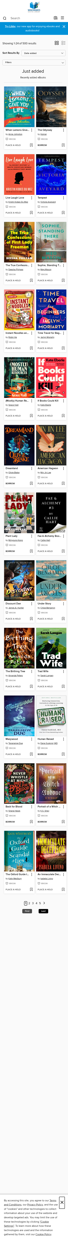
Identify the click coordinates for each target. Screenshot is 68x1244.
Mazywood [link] (12, 739)
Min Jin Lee (45, 472)
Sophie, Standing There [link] (50, 265)
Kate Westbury (15, 878)
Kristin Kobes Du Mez (18, 202)
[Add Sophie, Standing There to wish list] (63, 281)
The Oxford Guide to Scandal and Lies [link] (18, 874)
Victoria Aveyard (48, 202)
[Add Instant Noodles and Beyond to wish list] (31, 348)
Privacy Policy (35, 1204)
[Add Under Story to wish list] (63, 619)
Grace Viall (13, 405)
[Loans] (56, 19)
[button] (57, 44)
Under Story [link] (44, 603)
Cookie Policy (43, 1234)
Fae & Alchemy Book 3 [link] (50, 536)
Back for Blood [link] (14, 806)
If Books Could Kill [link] (48, 400)
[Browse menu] (62, 18)
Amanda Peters (15, 675)
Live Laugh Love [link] (15, 197)
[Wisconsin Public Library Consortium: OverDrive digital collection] (34, 7)
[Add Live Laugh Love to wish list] (31, 213)
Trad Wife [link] (43, 671)
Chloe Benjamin (47, 608)
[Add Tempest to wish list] (63, 213)
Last (43, 911)
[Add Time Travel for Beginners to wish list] (63, 348)
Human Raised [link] (46, 739)
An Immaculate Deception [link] (50, 874)
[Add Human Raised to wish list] (63, 754)
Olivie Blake (13, 472)
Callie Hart (45, 540)
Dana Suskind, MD (49, 743)
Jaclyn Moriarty (47, 337)
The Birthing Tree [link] (15, 671)
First (27, 911)
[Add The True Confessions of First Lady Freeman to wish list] (31, 281)
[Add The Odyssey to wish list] (63, 145)
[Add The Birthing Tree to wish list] (31, 687)
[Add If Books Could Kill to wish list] (63, 416)
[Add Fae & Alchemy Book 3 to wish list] (63, 551)
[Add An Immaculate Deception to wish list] (63, 890)
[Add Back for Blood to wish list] (31, 822)
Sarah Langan (46, 675)
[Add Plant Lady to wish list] (31, 551)
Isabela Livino (46, 878)
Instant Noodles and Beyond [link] (18, 333)
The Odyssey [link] (45, 130)
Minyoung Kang (15, 540)
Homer (43, 134)
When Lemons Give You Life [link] (18, 130)
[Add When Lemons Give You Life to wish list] (31, 145)
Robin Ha (12, 337)
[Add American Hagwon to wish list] (63, 484)
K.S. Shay (44, 811)
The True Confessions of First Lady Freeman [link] (18, 265)
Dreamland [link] (12, 468)
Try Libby (10, 26)
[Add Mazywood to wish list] (31, 754)
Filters (8, 62)
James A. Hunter (16, 608)
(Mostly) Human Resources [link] (18, 400)
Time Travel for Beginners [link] (50, 333)
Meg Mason (45, 269)
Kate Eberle (45, 405)
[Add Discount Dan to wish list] (31, 619)
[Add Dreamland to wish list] (31, 484)
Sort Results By (10, 53)
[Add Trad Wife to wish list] (63, 687)
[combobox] (27, 18)
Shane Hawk (14, 811)
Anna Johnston (15, 134)
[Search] (4, 18)
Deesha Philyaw (15, 269)
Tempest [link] (42, 197)
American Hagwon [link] (48, 468)
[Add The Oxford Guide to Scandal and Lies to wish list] (31, 890)
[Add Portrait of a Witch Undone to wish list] (63, 822)
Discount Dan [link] (13, 603)
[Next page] (44, 903)
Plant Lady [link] (11, 536)
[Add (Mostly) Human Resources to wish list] (31, 416)
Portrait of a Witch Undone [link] (50, 806)
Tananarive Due (15, 743)
